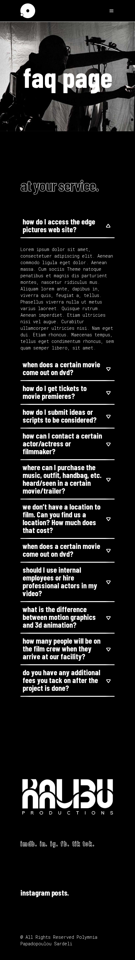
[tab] (67, 226)
